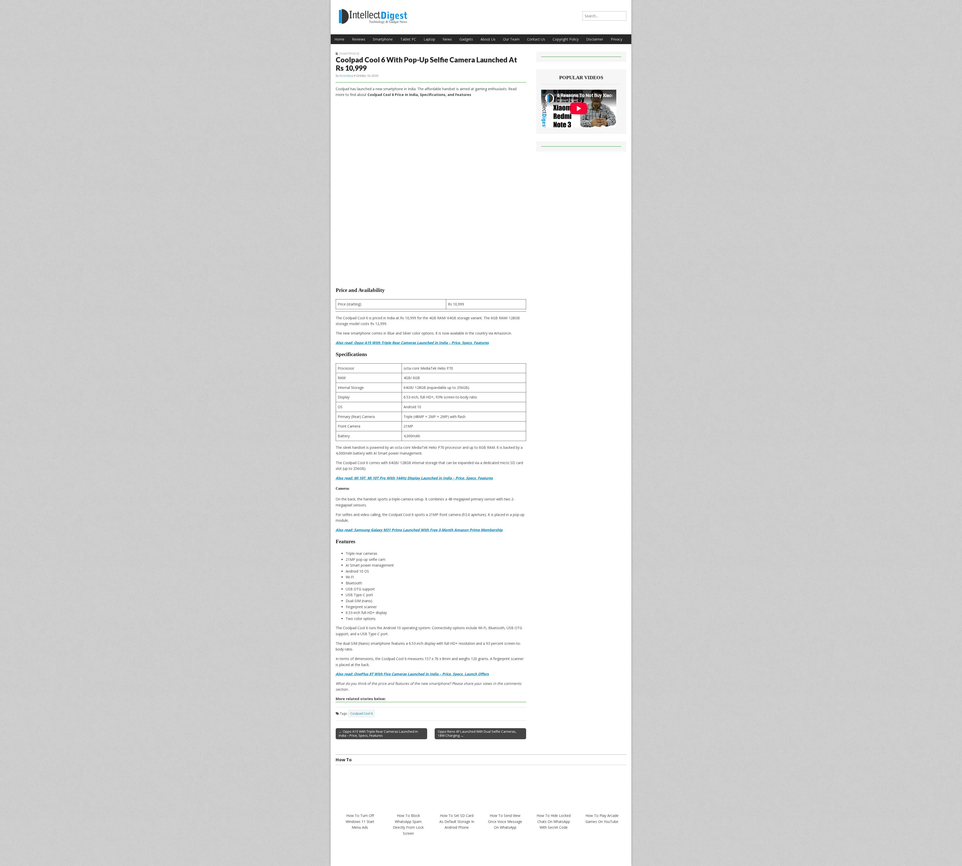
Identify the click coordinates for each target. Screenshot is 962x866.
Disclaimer (594, 39)
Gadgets (466, 39)
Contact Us (536, 39)
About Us (488, 39)
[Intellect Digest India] (373, 13)
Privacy (616, 39)
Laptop (429, 39)
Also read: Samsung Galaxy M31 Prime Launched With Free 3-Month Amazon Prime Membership (419, 529)
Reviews (358, 39)
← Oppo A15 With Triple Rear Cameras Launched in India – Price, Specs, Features (378, 733)
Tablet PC (408, 39)
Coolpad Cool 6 (361, 713)
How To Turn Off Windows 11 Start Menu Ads (360, 821)
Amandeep (346, 75)
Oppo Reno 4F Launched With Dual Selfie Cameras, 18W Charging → (477, 733)
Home (339, 39)
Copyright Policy (566, 39)
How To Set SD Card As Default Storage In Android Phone (456, 821)
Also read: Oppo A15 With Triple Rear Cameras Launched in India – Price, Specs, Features (412, 342)
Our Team (511, 39)
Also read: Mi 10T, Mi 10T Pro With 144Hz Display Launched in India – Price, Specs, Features (414, 478)
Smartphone (383, 39)
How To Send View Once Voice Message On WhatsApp (505, 821)
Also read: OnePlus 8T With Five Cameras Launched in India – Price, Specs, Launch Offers (412, 674)
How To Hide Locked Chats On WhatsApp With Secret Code (554, 821)
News (447, 39)
